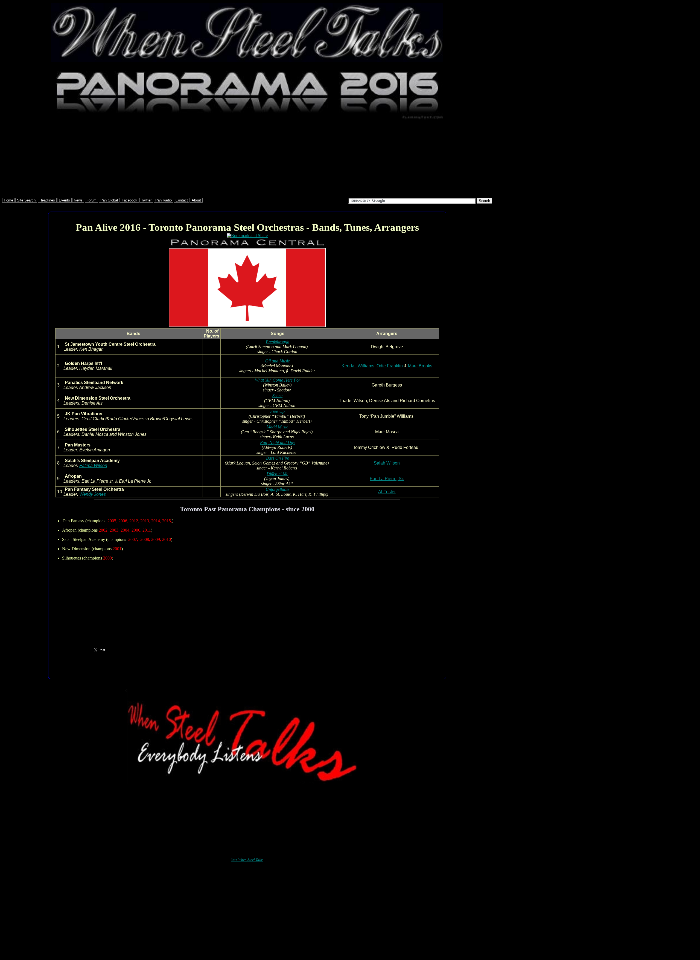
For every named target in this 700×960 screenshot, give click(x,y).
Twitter (146, 200)
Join (247, 860)
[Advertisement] (166, 159)
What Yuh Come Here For (277, 380)
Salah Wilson (387, 463)
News (78, 200)
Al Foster (387, 491)
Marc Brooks (420, 366)
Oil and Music (277, 361)
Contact (182, 200)
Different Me (277, 473)
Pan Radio (163, 200)
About (196, 200)
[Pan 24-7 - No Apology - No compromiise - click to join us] (247, 782)
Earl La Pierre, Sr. (387, 478)
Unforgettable (277, 489)
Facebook (129, 200)
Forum (91, 200)
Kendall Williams (358, 366)
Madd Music (277, 427)
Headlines (47, 200)
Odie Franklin (390, 366)
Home (8, 200)
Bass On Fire (277, 458)
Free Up (277, 411)
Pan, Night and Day (277, 442)
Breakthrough (277, 341)
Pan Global (109, 200)
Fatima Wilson (93, 465)
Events (64, 200)
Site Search (26, 200)
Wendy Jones (92, 494)
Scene (277, 395)
